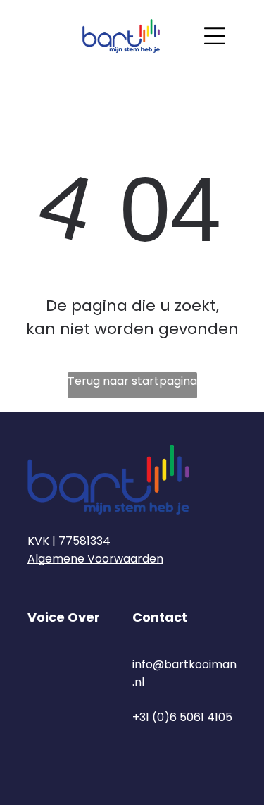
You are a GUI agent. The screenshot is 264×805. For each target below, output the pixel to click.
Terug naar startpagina (132, 381)
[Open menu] (214, 36)
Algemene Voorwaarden (95, 559)
